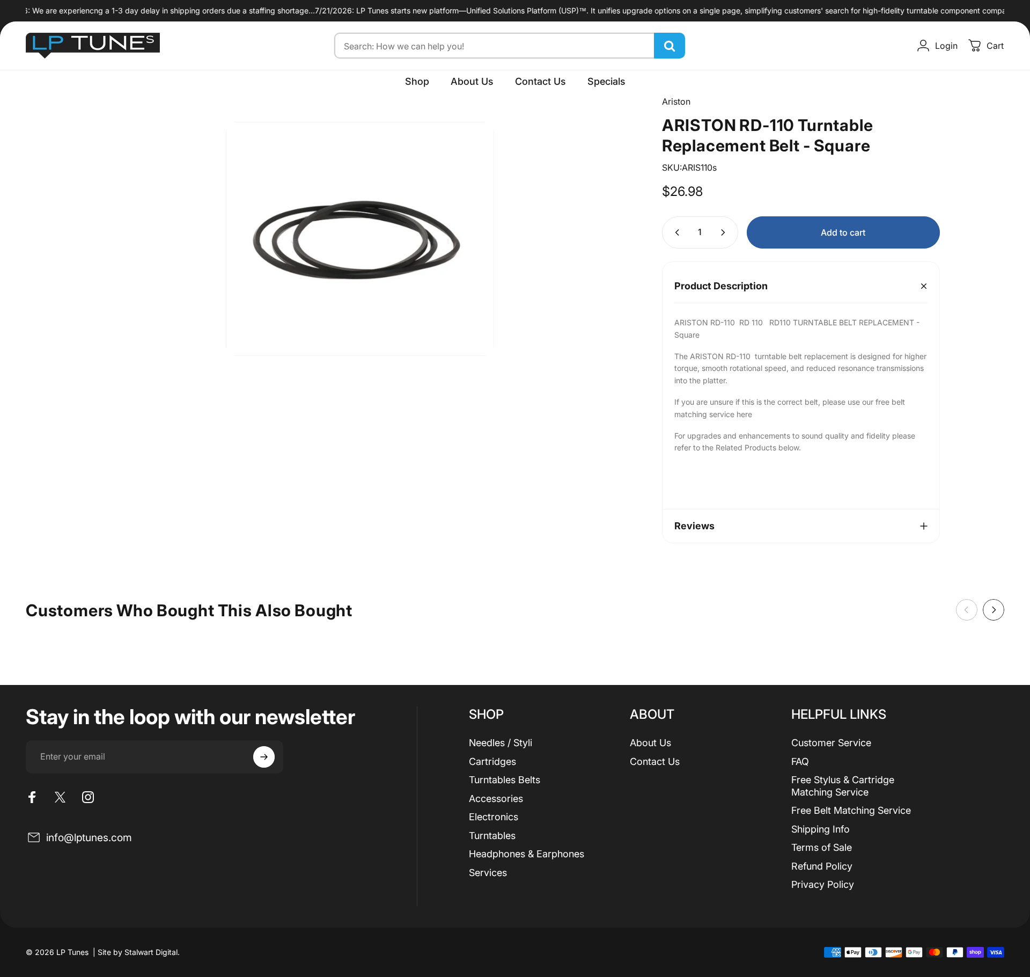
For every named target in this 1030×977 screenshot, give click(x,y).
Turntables (492, 835)
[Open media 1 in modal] (360, 238)
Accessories (496, 798)
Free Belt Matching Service (851, 810)
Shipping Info (820, 829)
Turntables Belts (504, 779)
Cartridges (492, 761)
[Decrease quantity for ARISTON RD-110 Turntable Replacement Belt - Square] (675, 232)
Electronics (493, 816)
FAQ (800, 761)
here (744, 414)
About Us (650, 742)
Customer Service (831, 742)
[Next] (993, 610)
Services (488, 872)
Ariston (676, 101)
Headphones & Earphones (526, 853)
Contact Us (655, 761)
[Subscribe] (264, 757)
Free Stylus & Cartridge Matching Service (842, 786)
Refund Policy (821, 866)
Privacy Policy (822, 884)
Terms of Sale (821, 847)
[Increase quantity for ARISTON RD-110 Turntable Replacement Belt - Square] (725, 232)
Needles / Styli (500, 742)
